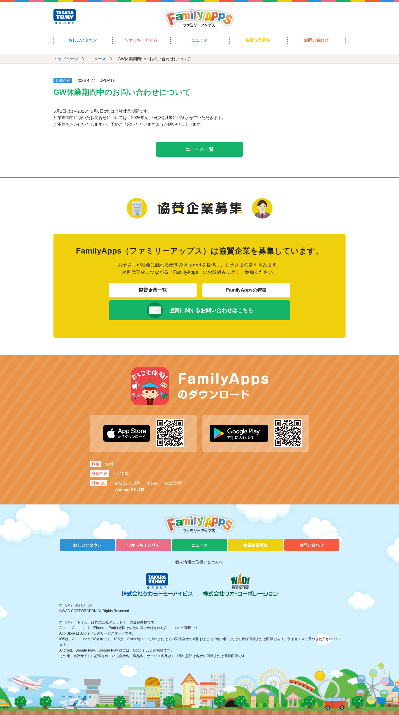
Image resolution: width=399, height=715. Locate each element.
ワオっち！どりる (141, 40)
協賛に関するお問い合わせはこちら (211, 310)
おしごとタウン (82, 40)
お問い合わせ (316, 40)
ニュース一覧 (199, 149)
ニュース (199, 40)
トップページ (65, 58)
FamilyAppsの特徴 (246, 289)
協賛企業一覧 (153, 289)
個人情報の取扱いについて (199, 562)
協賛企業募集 (258, 40)
